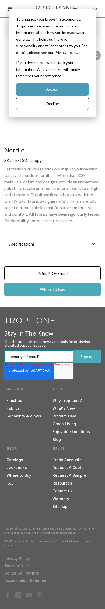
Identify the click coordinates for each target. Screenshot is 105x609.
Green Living (64, 424)
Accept (52, 89)
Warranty (60, 498)
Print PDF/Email (53, 273)
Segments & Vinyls (23, 416)
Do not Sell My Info (21, 573)
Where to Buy (52, 289)
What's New (63, 408)
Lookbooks (16, 467)
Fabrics (13, 408)
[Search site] (95, 9)
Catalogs (14, 459)
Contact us (62, 491)
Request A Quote (68, 467)
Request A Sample (69, 475)
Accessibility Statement (26, 580)
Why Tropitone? (67, 400)
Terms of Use (16, 565)
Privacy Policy (17, 558)
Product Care (64, 416)
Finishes (14, 400)
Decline (52, 103)
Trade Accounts (67, 459)
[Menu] (9, 9)
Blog (56, 439)
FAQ (9, 483)
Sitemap (60, 506)
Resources (62, 483)
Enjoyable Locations (71, 431)
